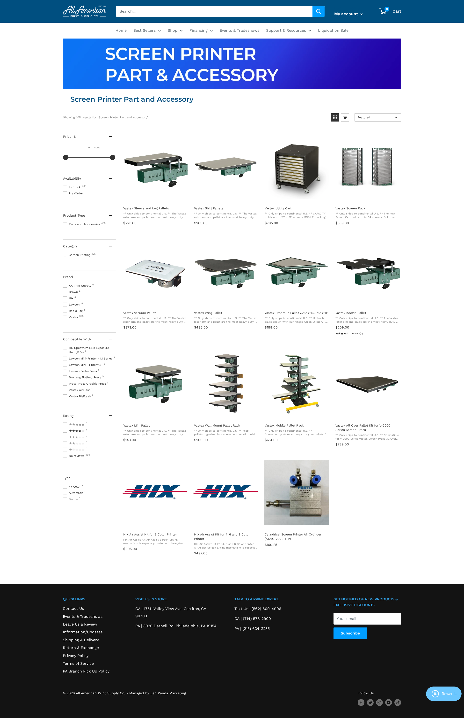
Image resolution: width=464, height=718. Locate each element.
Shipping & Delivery (81, 640)
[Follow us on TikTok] (397, 702)
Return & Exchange (81, 647)
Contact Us (73, 608)
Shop (172, 30)
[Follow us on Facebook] (361, 702)
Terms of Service (78, 663)
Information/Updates (82, 632)
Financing (198, 30)
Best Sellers (144, 30)
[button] (335, 117)
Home (121, 30)
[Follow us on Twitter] (370, 702)
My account (346, 13)
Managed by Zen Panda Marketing (157, 693)
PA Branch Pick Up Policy (86, 671)
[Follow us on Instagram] (379, 702)
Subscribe (350, 633)
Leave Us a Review (80, 624)
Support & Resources (286, 30)
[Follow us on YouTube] (388, 702)
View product (155, 197)
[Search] (318, 11)
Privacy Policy (75, 655)
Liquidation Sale (333, 30)
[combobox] (214, 11)
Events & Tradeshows (239, 30)
